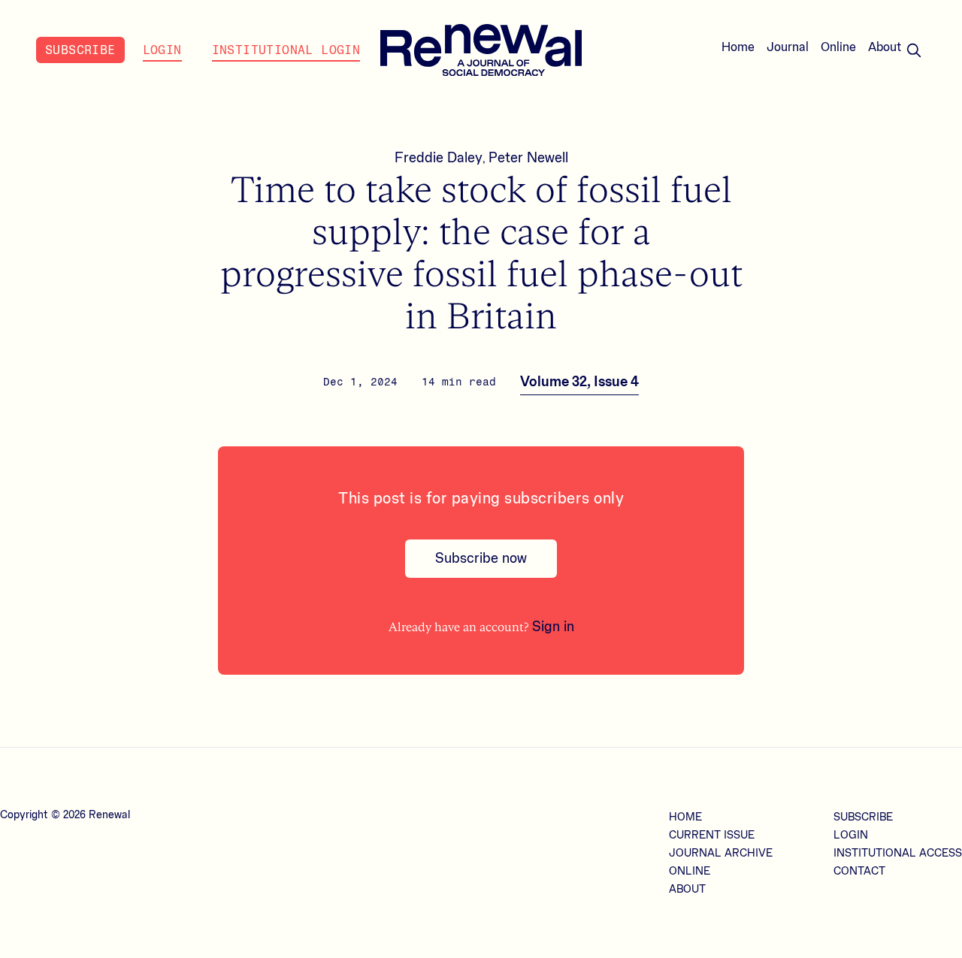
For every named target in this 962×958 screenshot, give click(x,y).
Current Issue (712, 835)
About (885, 47)
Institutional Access (897, 853)
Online (838, 47)
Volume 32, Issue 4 (579, 381)
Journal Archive (721, 853)
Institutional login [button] (286, 50)
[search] (914, 50)
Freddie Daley (439, 158)
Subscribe (80, 50)
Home (738, 47)
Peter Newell (528, 158)
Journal (788, 47)
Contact (859, 871)
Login (162, 50)
